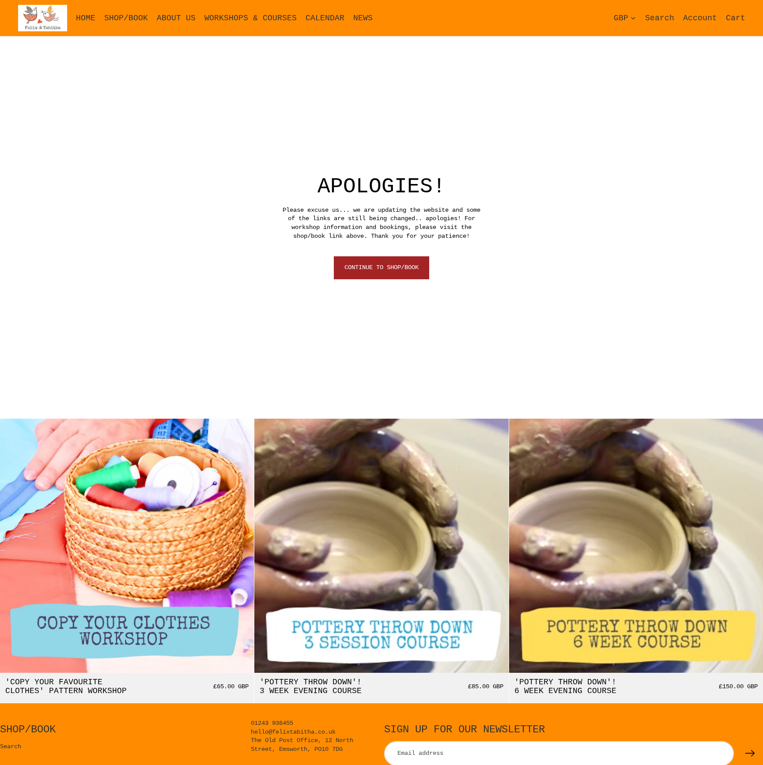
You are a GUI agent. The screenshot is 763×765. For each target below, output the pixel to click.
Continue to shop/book (381, 267)
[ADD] (241, 660)
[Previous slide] (13, 545)
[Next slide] (240, 545)
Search (10, 746)
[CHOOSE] (495, 660)
